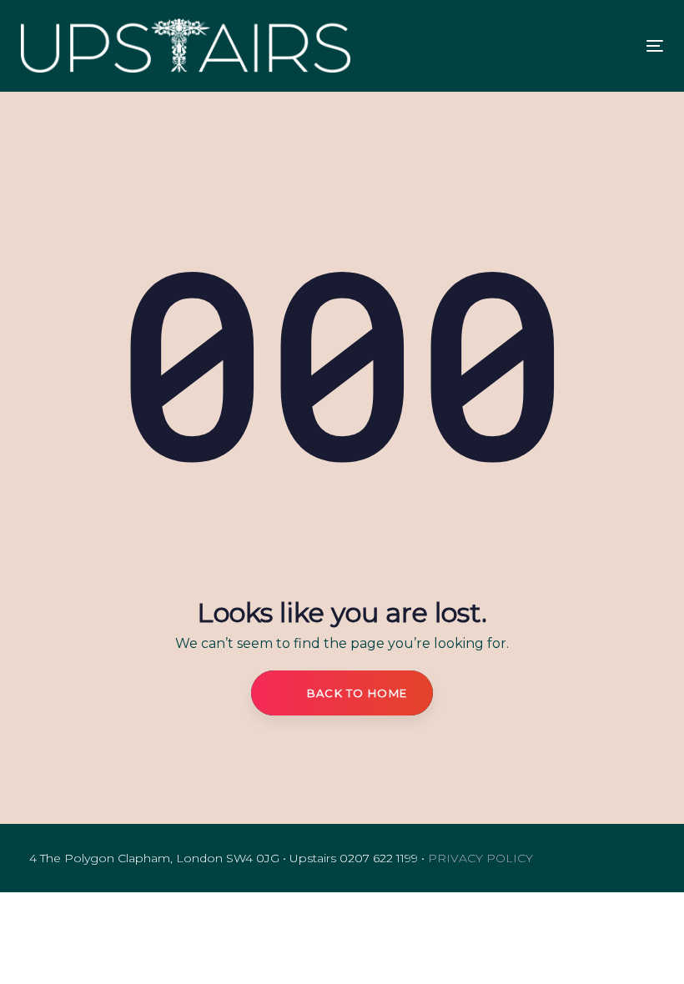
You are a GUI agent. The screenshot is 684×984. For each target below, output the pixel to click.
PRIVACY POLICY (480, 858)
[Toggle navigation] (498, 45)
